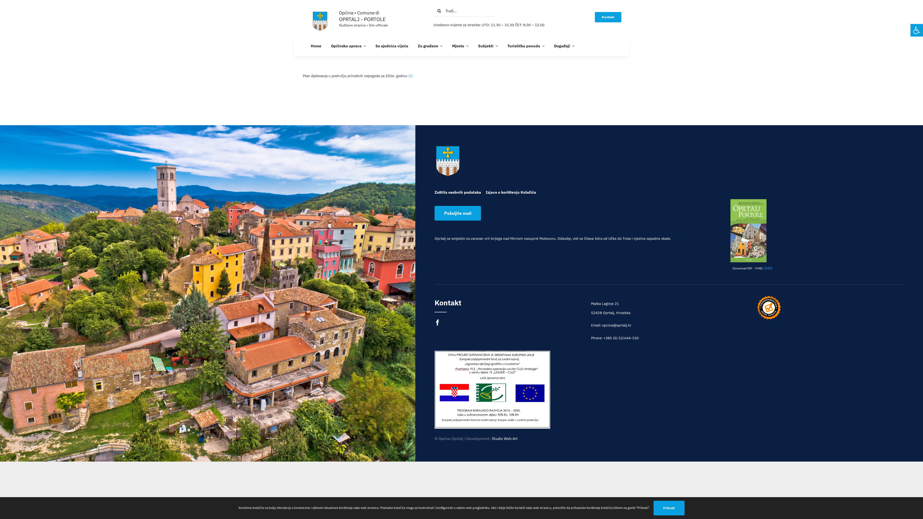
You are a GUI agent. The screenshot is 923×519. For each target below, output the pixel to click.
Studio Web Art (505, 438)
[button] (917, 30)
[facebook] (438, 323)
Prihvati (669, 508)
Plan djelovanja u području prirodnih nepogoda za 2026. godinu (355, 76)
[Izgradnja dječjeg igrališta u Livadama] (492, 389)
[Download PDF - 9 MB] (747, 268)
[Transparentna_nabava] (769, 297)
